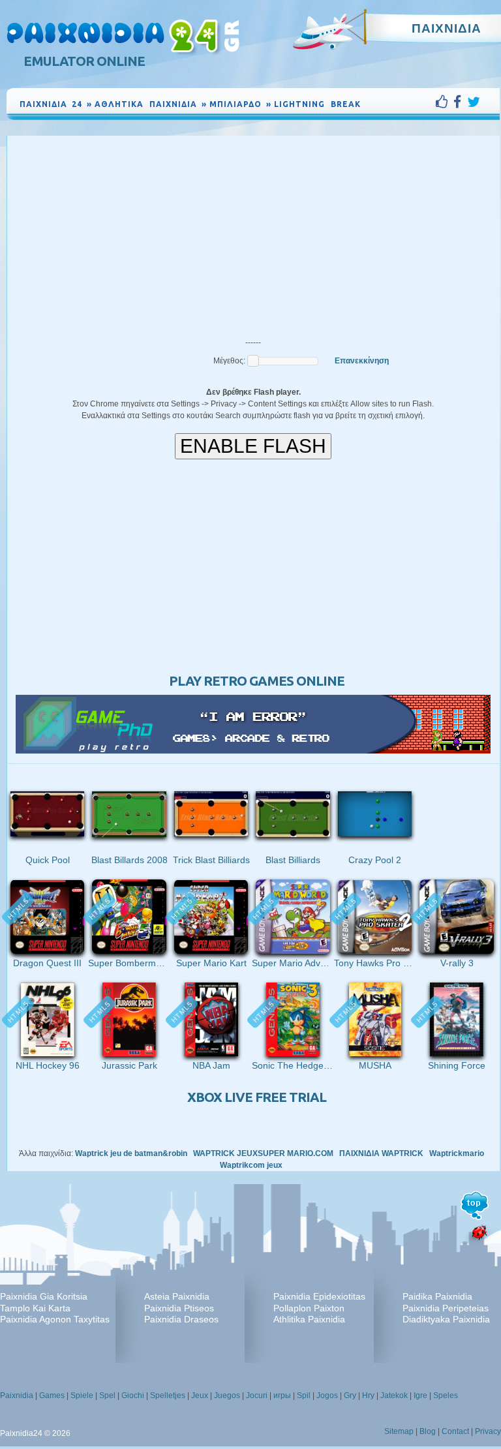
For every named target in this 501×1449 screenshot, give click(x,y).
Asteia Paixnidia (176, 1296)
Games (52, 1395)
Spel (107, 1395)
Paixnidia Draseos (181, 1319)
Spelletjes (167, 1395)
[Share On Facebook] (460, 102)
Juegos (227, 1395)
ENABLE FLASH (253, 446)
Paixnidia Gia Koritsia (43, 1296)
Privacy (488, 1431)
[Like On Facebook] (444, 102)
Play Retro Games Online (256, 680)
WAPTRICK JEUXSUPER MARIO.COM (263, 1153)
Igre (420, 1395)
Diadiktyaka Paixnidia (446, 1319)
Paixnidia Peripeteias (445, 1308)
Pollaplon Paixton (308, 1308)
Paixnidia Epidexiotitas (319, 1296)
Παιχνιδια (446, 28)
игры (282, 1395)
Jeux (199, 1395)
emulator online (84, 61)
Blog (427, 1431)
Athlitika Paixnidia (309, 1319)
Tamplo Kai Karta (35, 1308)
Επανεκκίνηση (362, 360)
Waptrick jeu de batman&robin (131, 1153)
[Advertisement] (253, 233)
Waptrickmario (456, 1153)
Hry (368, 1395)
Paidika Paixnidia (437, 1296)
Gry (350, 1395)
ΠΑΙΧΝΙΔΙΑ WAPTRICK (381, 1153)
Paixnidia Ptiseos (179, 1308)
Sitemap (399, 1431)
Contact (455, 1431)
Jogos (327, 1395)
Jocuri (256, 1395)
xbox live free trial (256, 1097)
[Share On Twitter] (473, 102)
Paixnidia (16, 1395)
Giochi (132, 1395)
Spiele (81, 1395)
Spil (304, 1395)
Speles (445, 1395)
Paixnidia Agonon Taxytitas (55, 1319)
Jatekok (394, 1395)
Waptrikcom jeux (251, 1165)
